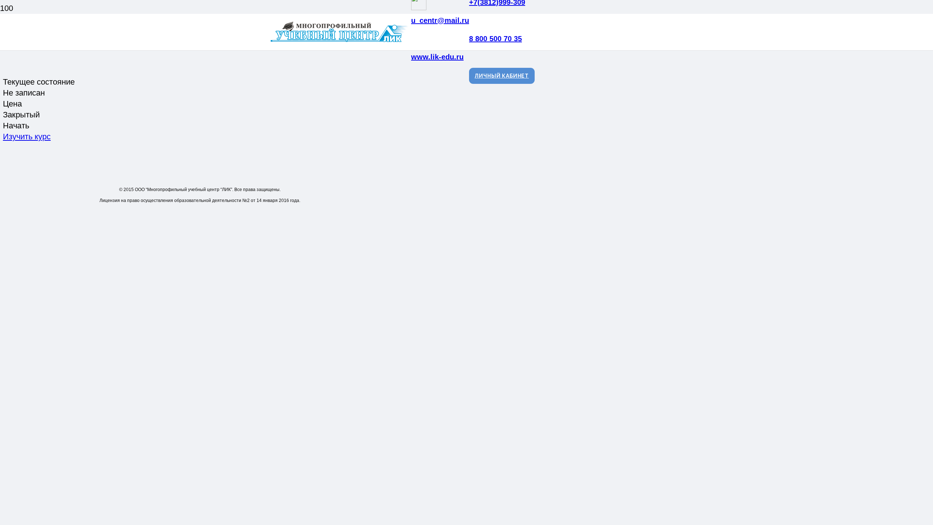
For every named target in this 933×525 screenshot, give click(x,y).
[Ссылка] (340, 42)
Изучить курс (27, 136)
